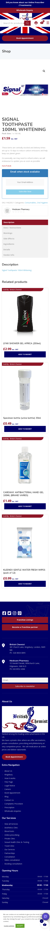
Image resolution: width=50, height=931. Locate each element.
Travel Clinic (9, 846)
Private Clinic (9, 838)
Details (6, 249)
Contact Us (9, 800)
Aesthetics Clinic (11, 827)
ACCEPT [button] (20, 926)
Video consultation (12, 860)
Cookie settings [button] (9, 926)
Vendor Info (8, 255)
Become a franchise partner (25, 627)
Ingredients (8, 244)
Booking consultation (13, 863)
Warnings (7, 233)
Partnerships (9, 853)
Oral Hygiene (42, 202)
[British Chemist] (25, 16)
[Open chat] (45, 916)
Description (9, 222)
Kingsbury (8, 774)
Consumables (30, 202)
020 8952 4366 (19, 669)
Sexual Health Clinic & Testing (16, 842)
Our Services (9, 849)
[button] (44, 71)
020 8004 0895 (19, 653)
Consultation (9, 857)
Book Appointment (25, 38)
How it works (9, 778)
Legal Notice (9, 785)
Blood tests (9, 831)
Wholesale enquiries (12, 811)
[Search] (27, 23)
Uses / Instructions (12, 227)
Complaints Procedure (13, 803)
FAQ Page (8, 782)
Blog (6, 796)
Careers (7, 789)
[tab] (25, 222)
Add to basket (25, 354)
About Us (8, 771)
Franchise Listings (25, 620)
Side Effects (8, 238)
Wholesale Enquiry (24, 10)
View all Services (11, 824)
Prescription (9, 807)
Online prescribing (11, 835)
